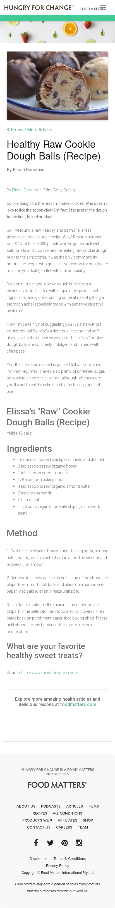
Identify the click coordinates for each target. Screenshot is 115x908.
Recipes (40, 813)
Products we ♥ (37, 820)
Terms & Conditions (70, 859)
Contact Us (39, 827)
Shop (88, 820)
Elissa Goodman (27, 190)
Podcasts (51, 806)
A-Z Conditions (67, 813)
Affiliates (67, 820)
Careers (64, 827)
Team (83, 827)
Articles (74, 806)
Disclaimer (38, 859)
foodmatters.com (78, 704)
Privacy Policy (57, 866)
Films (93, 806)
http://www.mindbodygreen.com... (51, 672)
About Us (25, 806)
